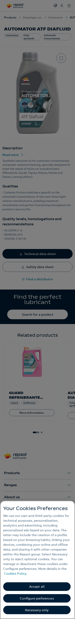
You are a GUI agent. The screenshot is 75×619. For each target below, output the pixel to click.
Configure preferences (37, 598)
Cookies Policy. (15, 573)
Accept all (37, 586)
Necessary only (37, 610)
